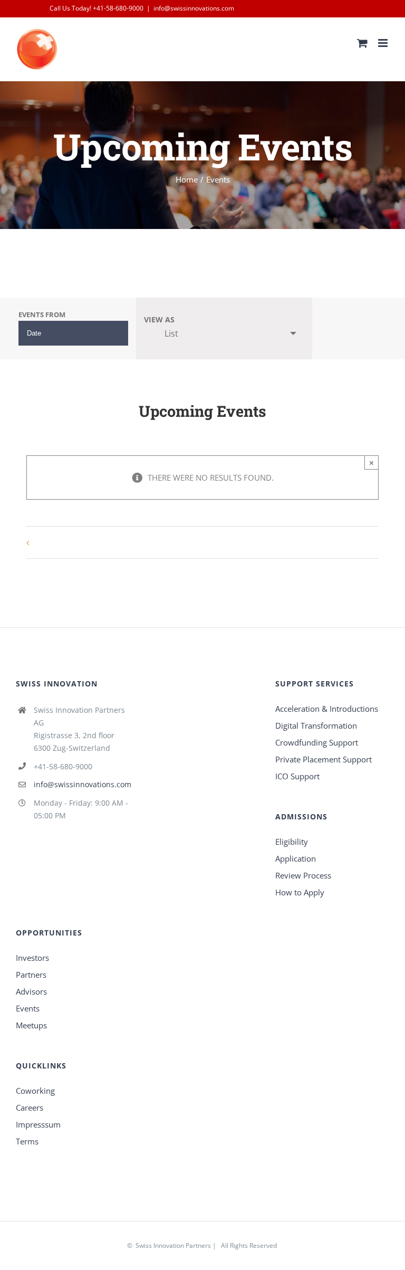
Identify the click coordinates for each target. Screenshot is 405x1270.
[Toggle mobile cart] (362, 43)
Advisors (31, 991)
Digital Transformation (316, 725)
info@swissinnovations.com (193, 8)
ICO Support (297, 776)
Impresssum (38, 1124)
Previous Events (60, 542)
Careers (29, 1107)
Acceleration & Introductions (326, 708)
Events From (41, 314)
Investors (32, 957)
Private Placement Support (323, 759)
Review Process (303, 875)
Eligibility (291, 841)
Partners (31, 974)
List (171, 333)
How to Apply (299, 892)
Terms (27, 1141)
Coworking (35, 1090)
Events (28, 1008)
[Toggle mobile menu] (383, 43)
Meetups (31, 1025)
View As (159, 319)
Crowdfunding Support (316, 742)
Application (295, 858)
